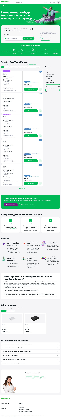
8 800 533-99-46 (13, 229)
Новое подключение (10, 204)
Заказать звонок (46, 38)
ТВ (47, 72)
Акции (49, 78)
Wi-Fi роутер (49, 80)
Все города (3, 406)
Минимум (5, 74)
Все (2, 67)
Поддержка (36, 377)
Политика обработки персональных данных (8, 416)
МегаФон (3, 5)
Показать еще (22, 188)
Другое (42, 377)
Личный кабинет (5, 403)
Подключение (29, 377)
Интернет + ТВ (13, 67)
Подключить (31, 89)
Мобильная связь (50, 74)
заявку (13, 226)
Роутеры (4, 310)
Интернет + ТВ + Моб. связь (34, 67)
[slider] (45, 84)
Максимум (5, 167)
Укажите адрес (32, 64)
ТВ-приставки (11, 310)
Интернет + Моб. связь (22, 67)
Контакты (52, 2)
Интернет (7, 67)
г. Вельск (7, 34)
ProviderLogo (7, 2)
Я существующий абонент (27, 204)
